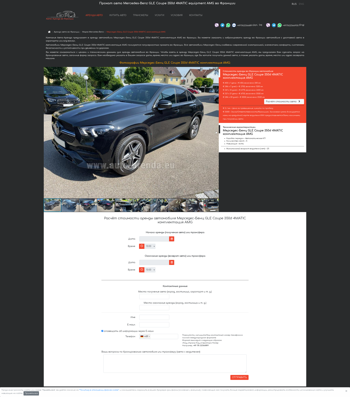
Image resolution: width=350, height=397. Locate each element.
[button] (216, 132)
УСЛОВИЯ (177, 15)
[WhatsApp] (228, 25)
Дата (131, 239)
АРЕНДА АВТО (94, 15)
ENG (301, 4)
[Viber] (216, 25)
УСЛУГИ (159, 15)
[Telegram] (222, 25)
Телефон (130, 336)
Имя (133, 317)
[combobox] (145, 336)
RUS (294, 4)
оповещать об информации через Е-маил (128, 331)
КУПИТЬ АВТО (117, 15)
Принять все (31, 393)
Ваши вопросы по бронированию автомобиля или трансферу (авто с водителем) (150, 352)
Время (131, 246)
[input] (154, 238)
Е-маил (131, 324)
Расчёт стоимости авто (281, 101)
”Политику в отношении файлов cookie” (99, 390)
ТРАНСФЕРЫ (140, 15)
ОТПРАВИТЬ (239, 377)
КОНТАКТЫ (195, 15)
